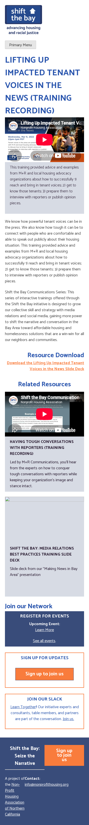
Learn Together (23, 707)
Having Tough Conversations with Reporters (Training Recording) (42, 447)
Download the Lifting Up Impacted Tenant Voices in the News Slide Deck (45, 366)
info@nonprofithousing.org (46, 784)
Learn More (44, 630)
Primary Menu (20, 45)
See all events (44, 641)
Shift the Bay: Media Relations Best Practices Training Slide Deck (42, 554)
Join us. (68, 719)
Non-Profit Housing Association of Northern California (14, 799)
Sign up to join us (44, 674)
